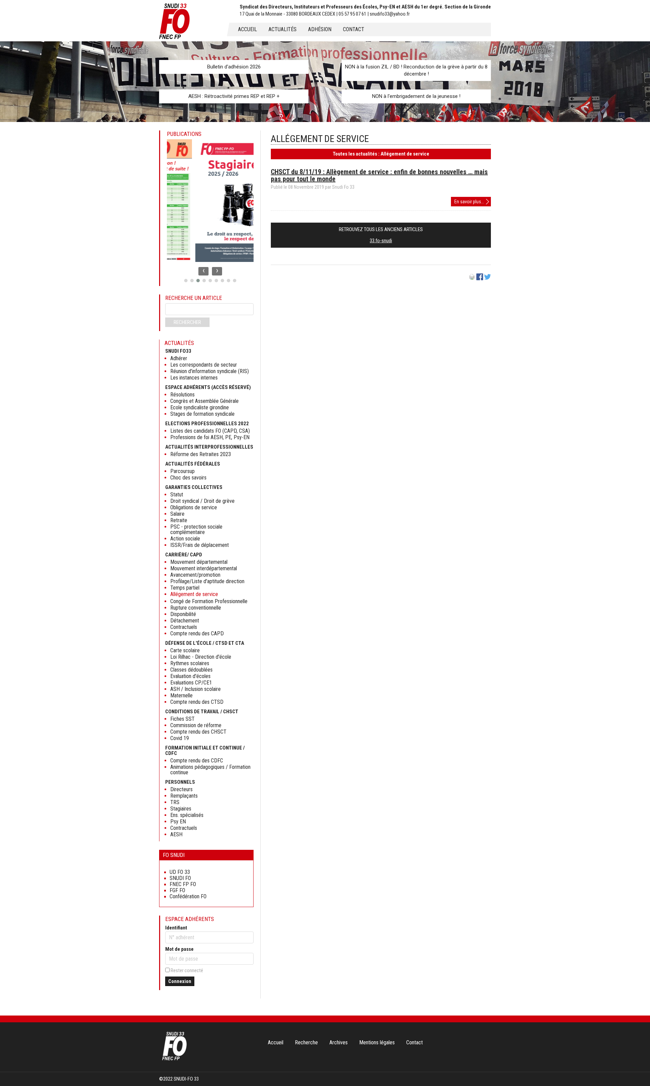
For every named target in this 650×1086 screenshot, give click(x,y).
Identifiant (176, 928)
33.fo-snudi (381, 241)
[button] (186, 280)
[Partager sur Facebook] (479, 278)
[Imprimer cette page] (472, 278)
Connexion (179, 981)
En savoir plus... (472, 202)
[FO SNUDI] (174, 1060)
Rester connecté (187, 970)
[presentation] (203, 271)
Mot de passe (179, 949)
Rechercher (187, 322)
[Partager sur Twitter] (487, 278)
